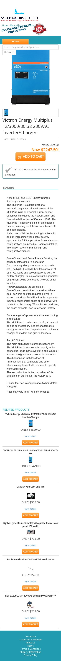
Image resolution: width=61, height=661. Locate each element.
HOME (15, 41)
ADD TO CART (33, 156)
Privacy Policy (30, 655)
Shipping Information (30, 651)
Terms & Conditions (30, 648)
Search (10, 52)
